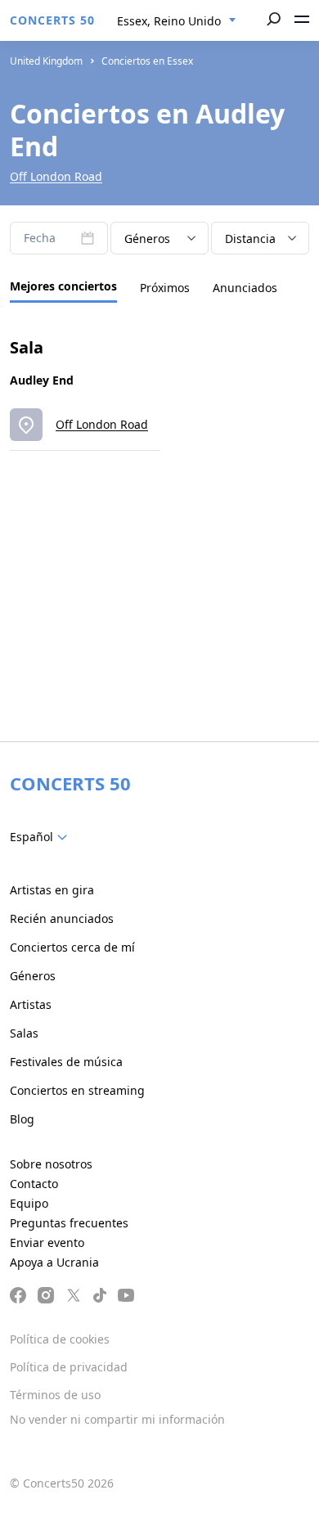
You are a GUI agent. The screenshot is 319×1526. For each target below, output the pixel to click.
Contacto (34, 1183)
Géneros (33, 976)
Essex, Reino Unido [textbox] (169, 21)
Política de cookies (60, 1339)
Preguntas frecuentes (69, 1223)
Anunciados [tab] (245, 287)
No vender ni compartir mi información (117, 1419)
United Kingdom (46, 61)
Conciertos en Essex (147, 61)
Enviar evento (47, 1242)
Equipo (29, 1203)
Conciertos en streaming (77, 1090)
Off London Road (56, 176)
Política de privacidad (69, 1367)
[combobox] (176, 21)
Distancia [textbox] (250, 238)
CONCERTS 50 (52, 20)
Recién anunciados (62, 918)
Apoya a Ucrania (54, 1262)
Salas (24, 1033)
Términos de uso (55, 1394)
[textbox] (42, 837)
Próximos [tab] (165, 287)
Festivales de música (66, 1061)
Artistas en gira (52, 890)
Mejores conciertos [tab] (63, 286)
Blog (22, 1119)
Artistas (31, 1004)
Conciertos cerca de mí (72, 947)
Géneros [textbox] (147, 238)
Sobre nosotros (51, 1164)
